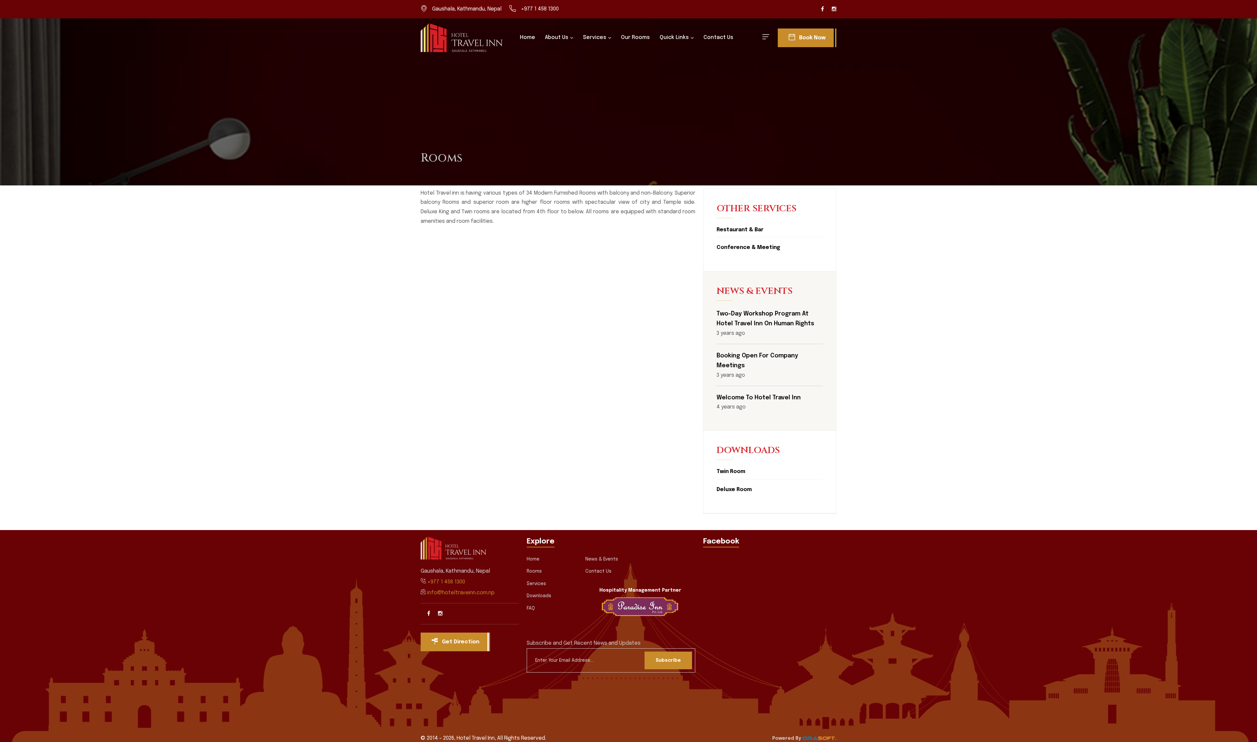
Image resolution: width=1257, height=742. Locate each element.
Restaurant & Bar (740, 230)
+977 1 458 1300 (540, 9)
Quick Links (674, 37)
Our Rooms (635, 37)
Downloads (539, 596)
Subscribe (668, 660)
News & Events (601, 559)
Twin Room (731, 471)
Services (594, 37)
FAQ (531, 608)
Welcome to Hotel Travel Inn (759, 398)
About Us (556, 37)
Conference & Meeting (748, 247)
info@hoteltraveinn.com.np (461, 593)
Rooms (534, 571)
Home (527, 37)
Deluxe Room (734, 489)
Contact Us (718, 37)
